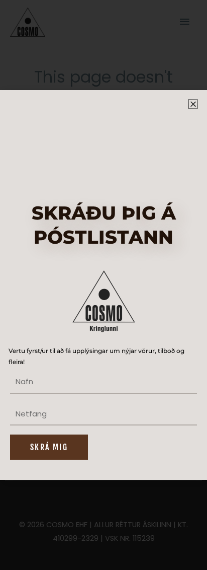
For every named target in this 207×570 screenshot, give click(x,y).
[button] (193, 104)
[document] (103, 285)
